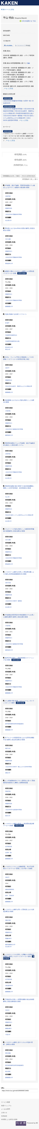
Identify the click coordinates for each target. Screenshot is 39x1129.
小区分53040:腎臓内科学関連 (12, 101)
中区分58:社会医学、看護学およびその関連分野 (18, 386)
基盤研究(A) (8, 380)
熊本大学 (7, 815)
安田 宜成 (8, 582)
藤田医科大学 (9, 435)
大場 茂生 (8, 411)
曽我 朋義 (8, 1053)
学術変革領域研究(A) (11, 335)
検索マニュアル (6, 1105)
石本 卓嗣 (8, 239)
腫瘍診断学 (8, 1028)
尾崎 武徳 (8, 920)
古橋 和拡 (8, 196)
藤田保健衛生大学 (10, 944)
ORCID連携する (27, 21)
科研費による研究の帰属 (9, 1119)
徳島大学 (7, 773)
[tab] (20, 154)
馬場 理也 (8, 791)
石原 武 (7, 1010)
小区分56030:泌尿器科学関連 (13, 809)
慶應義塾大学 (9, 306)
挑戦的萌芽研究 (9, 889)
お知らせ (4, 1112)
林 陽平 (7, 323)
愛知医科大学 (9, 263)
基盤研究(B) (8, 208)
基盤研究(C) (8, 251)
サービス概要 (5, 1102)
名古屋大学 (8, 220)
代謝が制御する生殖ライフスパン (16, 314)
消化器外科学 (9, 985)
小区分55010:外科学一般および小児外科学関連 (18, 766)
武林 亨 (7, 368)
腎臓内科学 (8, 938)
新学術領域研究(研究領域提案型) (14, 724)
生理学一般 (27, 101)
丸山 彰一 (8, 497)
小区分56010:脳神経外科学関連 (14, 429)
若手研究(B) (8, 846)
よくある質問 (5, 1109)
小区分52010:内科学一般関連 (12, 115)
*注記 (34, 21)
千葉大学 (7, 1034)
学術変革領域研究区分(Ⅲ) (24, 113)
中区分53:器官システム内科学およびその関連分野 (19, 515)
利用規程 (4, 1116)
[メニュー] (36, 2)
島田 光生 (8, 748)
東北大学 (7, 349)
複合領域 (7, 1071)
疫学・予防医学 (9, 895)
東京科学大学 (9, 347)
